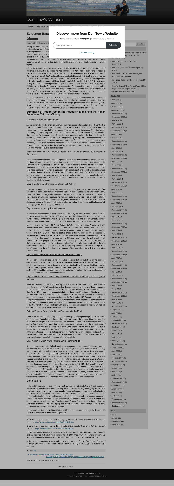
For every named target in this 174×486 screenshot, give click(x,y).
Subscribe (113, 45)
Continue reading (87, 52)
